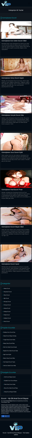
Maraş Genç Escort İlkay (9, 343)
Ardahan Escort (7, 318)
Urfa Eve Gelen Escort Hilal (9, 365)
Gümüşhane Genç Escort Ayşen (13, 78)
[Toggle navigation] (29, 3)
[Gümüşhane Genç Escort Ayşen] (16, 67)
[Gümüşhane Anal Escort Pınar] (16, 178)
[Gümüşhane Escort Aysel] (16, 253)
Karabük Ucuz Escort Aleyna (10, 380)
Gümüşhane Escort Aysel (10, 264)
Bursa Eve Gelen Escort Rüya (11, 388)
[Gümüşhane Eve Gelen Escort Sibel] (16, 30)
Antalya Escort (7, 311)
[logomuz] (16, 426)
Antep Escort (7, 314)
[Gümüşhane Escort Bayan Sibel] (16, 216)
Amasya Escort (7, 304)
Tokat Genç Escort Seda (9, 384)
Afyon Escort (7, 295)
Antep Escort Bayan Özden (10, 391)
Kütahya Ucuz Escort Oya (9, 332)
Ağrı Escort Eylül (7, 354)
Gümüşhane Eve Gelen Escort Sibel (14, 41)
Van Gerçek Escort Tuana (9, 362)
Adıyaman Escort (8, 291)
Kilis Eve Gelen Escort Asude (10, 347)
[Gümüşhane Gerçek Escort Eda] (16, 104)
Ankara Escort (7, 308)
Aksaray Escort (7, 301)
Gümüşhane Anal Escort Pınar (12, 189)
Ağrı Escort (6, 298)
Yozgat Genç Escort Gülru (9, 339)
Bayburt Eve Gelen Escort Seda (10, 350)
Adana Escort (7, 288)
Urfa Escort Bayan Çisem (10, 377)
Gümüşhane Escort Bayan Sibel (13, 227)
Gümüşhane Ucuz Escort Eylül (12, 152)
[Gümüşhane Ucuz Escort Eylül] (16, 141)
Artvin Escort (7, 321)
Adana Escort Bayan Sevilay (9, 335)
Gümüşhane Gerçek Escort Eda (13, 115)
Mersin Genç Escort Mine (9, 358)
